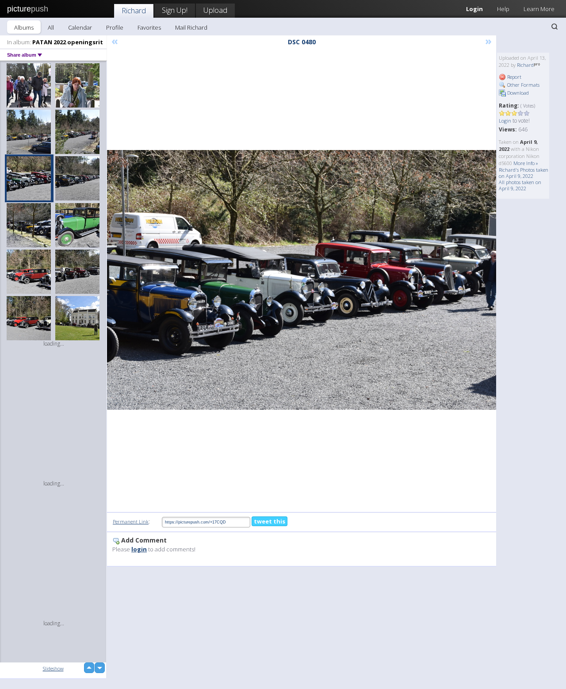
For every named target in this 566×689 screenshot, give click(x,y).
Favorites (149, 27)
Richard (134, 10)
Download (517, 92)
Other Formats (522, 84)
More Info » (525, 163)
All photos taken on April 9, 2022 (520, 185)
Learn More (539, 9)
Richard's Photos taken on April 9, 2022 (523, 172)
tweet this (269, 521)
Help (503, 9)
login (139, 549)
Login (474, 9)
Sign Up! (174, 10)
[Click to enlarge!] (301, 280)
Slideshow (53, 668)
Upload (215, 10)
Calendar (80, 27)
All (51, 27)
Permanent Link (131, 521)
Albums (24, 27)
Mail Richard (191, 27)
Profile (114, 27)
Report (513, 76)
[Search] (554, 26)
